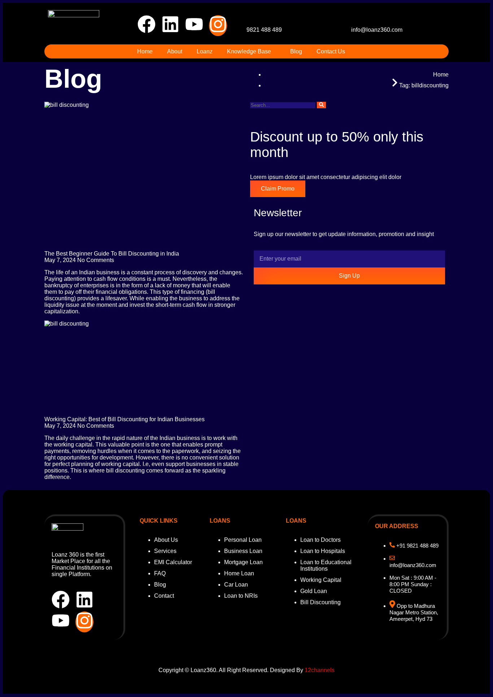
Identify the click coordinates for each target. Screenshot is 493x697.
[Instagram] (218, 25)
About (174, 51)
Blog (296, 51)
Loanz (205, 51)
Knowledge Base (249, 51)
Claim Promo (278, 189)
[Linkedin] (170, 25)
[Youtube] (194, 25)
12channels (320, 670)
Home (145, 51)
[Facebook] (147, 25)
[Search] (321, 105)
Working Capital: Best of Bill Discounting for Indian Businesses (124, 419)
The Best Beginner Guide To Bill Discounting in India (111, 254)
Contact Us (331, 51)
